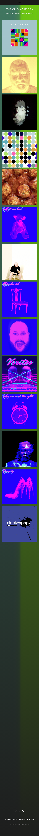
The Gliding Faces (19, 9)
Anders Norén (24, 824)
